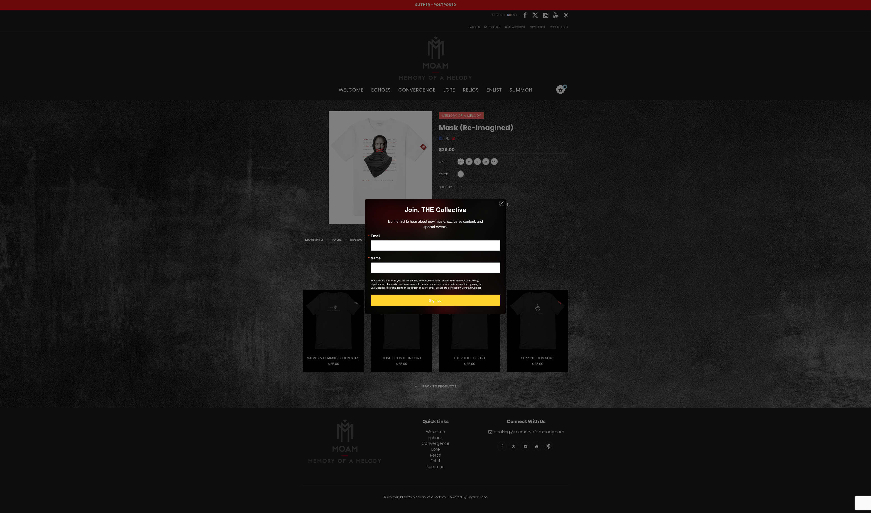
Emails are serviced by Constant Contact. (459, 287)
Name (376, 258)
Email (375, 236)
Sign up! (435, 300)
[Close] (501, 203)
